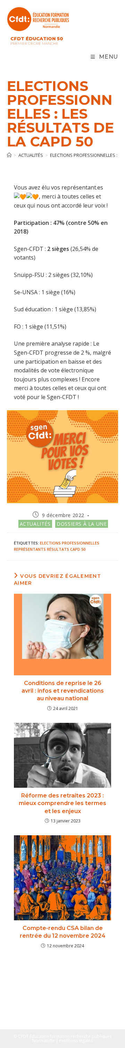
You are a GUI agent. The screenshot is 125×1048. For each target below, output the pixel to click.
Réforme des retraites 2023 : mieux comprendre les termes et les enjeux (62, 803)
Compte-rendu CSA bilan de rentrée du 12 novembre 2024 (63, 932)
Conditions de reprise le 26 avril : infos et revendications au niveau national (63, 691)
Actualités (35, 524)
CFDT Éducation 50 (36, 38)
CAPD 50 (77, 549)
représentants (30, 549)
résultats (58, 549)
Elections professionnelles (69, 543)
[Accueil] (9, 155)
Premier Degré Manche (34, 43)
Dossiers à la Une (82, 524)
